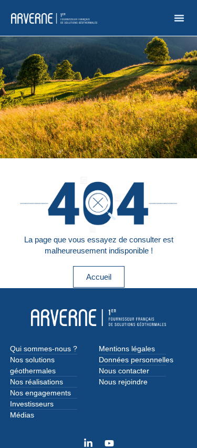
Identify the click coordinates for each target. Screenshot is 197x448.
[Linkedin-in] (88, 443)
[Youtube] (109, 443)
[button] (179, 18)
